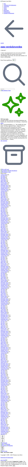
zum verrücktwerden (11, 46)
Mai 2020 (3, 276)
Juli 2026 (3, 176)
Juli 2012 (3, 403)
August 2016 (4, 336)
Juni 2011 (3, 419)
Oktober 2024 (4, 204)
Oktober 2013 (4, 382)
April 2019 (3, 293)
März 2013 (3, 392)
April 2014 (3, 374)
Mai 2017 (3, 324)
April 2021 (3, 261)
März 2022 (3, 246)
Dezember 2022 (4, 234)
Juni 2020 (3, 274)
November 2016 (5, 332)
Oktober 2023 (4, 220)
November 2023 (5, 219)
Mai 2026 (3, 178)
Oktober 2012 (4, 398)
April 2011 (3, 421)
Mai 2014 (3, 373)
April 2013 (3, 390)
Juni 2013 (3, 388)
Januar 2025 (4, 200)
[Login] (2, 449)
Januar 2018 (4, 313)
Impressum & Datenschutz (7, 457)
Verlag (5, 7)
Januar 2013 (4, 394)
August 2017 (4, 320)
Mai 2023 (3, 227)
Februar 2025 (4, 199)
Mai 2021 (3, 259)
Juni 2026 (3, 177)
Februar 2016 (4, 344)
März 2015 (3, 359)
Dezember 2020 (4, 266)
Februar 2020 (4, 280)
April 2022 (3, 245)
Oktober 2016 (4, 334)
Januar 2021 (4, 265)
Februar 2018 (4, 312)
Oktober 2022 (4, 236)
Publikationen (7, 12)
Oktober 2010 (4, 430)
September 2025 (5, 189)
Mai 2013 (3, 389)
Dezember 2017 (4, 315)
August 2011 (4, 417)
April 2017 (3, 326)
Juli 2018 (3, 305)
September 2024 (5, 205)
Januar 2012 (4, 411)
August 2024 (4, 207)
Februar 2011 (4, 424)
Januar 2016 (4, 346)
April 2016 (3, 342)
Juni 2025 (3, 193)
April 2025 (3, 196)
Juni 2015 (3, 355)
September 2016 (5, 335)
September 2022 (5, 238)
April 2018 (3, 309)
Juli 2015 (3, 354)
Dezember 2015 (4, 347)
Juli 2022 (3, 240)
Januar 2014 (4, 378)
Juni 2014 (3, 371)
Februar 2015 (4, 361)
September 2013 (5, 384)
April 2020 (3, 277)
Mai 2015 (3, 357)
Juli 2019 (3, 289)
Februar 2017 (4, 328)
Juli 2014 (3, 370)
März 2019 (3, 295)
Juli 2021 (3, 257)
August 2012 (4, 401)
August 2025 (4, 191)
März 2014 (3, 376)
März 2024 (3, 213)
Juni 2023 (3, 226)
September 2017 (5, 319)
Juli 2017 (3, 322)
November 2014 (5, 365)
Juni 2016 (3, 339)
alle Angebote (4, 140)
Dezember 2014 (4, 363)
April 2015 (3, 358)
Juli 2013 (3, 386)
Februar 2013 (4, 393)
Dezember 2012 (4, 396)
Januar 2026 (4, 184)
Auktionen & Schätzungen (10, 5)
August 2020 (4, 272)
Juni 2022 (3, 242)
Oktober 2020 (4, 269)
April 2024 (3, 212)
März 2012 (3, 408)
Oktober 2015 (4, 350)
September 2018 (5, 303)
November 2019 (5, 284)
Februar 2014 (4, 377)
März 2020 (3, 278)
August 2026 (4, 174)
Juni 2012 (3, 404)
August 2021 (4, 255)
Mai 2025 (3, 195)
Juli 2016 (3, 338)
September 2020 (5, 270)
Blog (5, 3)
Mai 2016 (3, 340)
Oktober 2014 (4, 366)
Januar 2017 (4, 330)
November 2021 (5, 251)
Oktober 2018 (4, 301)
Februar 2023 (4, 231)
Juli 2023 (3, 224)
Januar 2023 (4, 232)
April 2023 (3, 228)
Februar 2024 (4, 215)
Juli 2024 (3, 208)
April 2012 (3, 407)
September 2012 (5, 400)
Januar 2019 (4, 297)
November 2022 (5, 235)
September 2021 (5, 254)
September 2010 (5, 431)
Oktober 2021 (4, 253)
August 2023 (4, 223)
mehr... (2, 123)
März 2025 (3, 197)
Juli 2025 (3, 192)
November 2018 (5, 300)
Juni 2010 (3, 434)
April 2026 (3, 180)
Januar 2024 (4, 216)
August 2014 (4, 369)
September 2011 (5, 416)
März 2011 (3, 423)
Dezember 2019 (4, 282)
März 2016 (3, 343)
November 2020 (5, 267)
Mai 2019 (3, 292)
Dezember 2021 (4, 250)
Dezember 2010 (4, 427)
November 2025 (5, 186)
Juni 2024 (3, 209)
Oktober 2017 (4, 317)
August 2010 (4, 432)
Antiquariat (6, 6)
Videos (5, 9)
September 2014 (5, 367)
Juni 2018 (3, 307)
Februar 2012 (4, 409)
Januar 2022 (4, 249)
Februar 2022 (4, 247)
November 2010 (5, 428)
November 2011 (5, 413)
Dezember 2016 (4, 331)
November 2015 (5, 349)
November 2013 (5, 381)
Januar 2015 (4, 362)
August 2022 (4, 239)
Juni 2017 (3, 323)
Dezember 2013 (4, 380)
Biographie (6, 10)
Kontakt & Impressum (9, 13)
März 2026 (3, 181)
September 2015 (5, 351)
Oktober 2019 (4, 285)
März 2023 (3, 230)
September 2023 (5, 222)
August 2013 (4, 385)
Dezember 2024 (4, 201)
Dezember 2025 (4, 185)
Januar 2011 (4, 425)
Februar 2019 (4, 296)
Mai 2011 (3, 420)
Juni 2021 (3, 258)
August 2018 (4, 304)
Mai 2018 (3, 308)
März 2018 (3, 311)
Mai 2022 (3, 243)
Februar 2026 (4, 182)
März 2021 (3, 262)
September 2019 (5, 286)
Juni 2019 (3, 290)
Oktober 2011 (4, 415)
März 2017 (3, 327)
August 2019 (4, 288)
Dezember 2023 (4, 218)
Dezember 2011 (4, 412)
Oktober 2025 (4, 188)
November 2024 (5, 203)
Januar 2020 (4, 281)
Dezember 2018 (4, 299)
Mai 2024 (3, 211)
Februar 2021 (4, 263)
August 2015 (4, 353)
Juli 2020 (3, 273)
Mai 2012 (3, 405)
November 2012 (5, 397)
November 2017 (5, 316)
